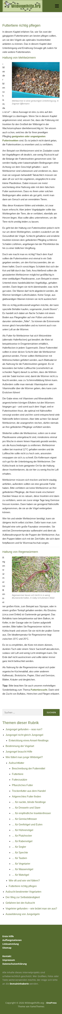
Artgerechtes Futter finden (26, 796)
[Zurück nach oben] (31, 995)
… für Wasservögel (22, 869)
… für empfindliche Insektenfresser (31, 813)
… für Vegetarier (21, 863)
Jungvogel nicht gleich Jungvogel (24, 735)
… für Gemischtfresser (24, 819)
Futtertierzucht (39, 689)
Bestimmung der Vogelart (20, 746)
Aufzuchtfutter (16, 763)
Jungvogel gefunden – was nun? (24, 729)
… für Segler (19, 846)
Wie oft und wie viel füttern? (24, 880)
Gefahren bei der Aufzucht (20, 902)
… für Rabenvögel (22, 841)
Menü (56, 6)
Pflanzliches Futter (22, 785)
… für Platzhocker (22, 835)
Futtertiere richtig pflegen (23, 886)
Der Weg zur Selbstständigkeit (23, 897)
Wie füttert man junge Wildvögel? (24, 757)
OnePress (51, 1002)
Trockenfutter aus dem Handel (29, 791)
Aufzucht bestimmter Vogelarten (23, 891)
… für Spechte (20, 852)
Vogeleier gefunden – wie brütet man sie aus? (31, 908)
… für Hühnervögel (22, 830)
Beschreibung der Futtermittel (28, 768)
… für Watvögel (20, 874)
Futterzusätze (19, 779)
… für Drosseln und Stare (26, 807)
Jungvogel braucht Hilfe (19, 751)
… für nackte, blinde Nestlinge (29, 802)
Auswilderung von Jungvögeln (23, 914)
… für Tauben (19, 858)
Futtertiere (17, 774)
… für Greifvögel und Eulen (27, 824)
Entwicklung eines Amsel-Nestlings (28, 740)
